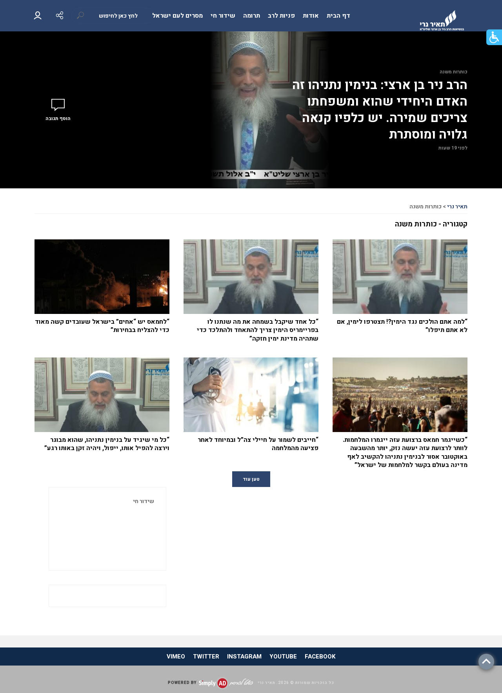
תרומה (251, 15)
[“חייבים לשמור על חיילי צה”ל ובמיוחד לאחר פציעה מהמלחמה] (251, 402)
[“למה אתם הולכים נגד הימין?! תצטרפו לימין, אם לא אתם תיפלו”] (400, 284)
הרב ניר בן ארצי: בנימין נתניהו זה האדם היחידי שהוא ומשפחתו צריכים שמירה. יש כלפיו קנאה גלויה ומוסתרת (379, 110)
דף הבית (338, 15)
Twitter (206, 656)
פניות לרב (281, 15)
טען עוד (251, 479)
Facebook (320, 656)
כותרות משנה (453, 71)
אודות (311, 15)
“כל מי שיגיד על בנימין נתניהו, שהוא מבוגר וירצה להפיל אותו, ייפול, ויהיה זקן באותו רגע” (106, 444)
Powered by (182, 683)
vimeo (176, 656)
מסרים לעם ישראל (177, 15)
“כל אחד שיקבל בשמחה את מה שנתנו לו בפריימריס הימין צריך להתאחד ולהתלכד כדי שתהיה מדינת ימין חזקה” (257, 330)
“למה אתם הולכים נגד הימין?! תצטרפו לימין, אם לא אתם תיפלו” (402, 326)
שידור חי (223, 15)
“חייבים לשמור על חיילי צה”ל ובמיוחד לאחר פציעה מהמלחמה (258, 444)
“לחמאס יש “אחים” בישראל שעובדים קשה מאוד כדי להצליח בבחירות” (102, 326)
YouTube (283, 656)
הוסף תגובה (58, 118)
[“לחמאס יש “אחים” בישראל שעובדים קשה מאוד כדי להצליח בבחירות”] (102, 284)
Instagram (244, 656)
